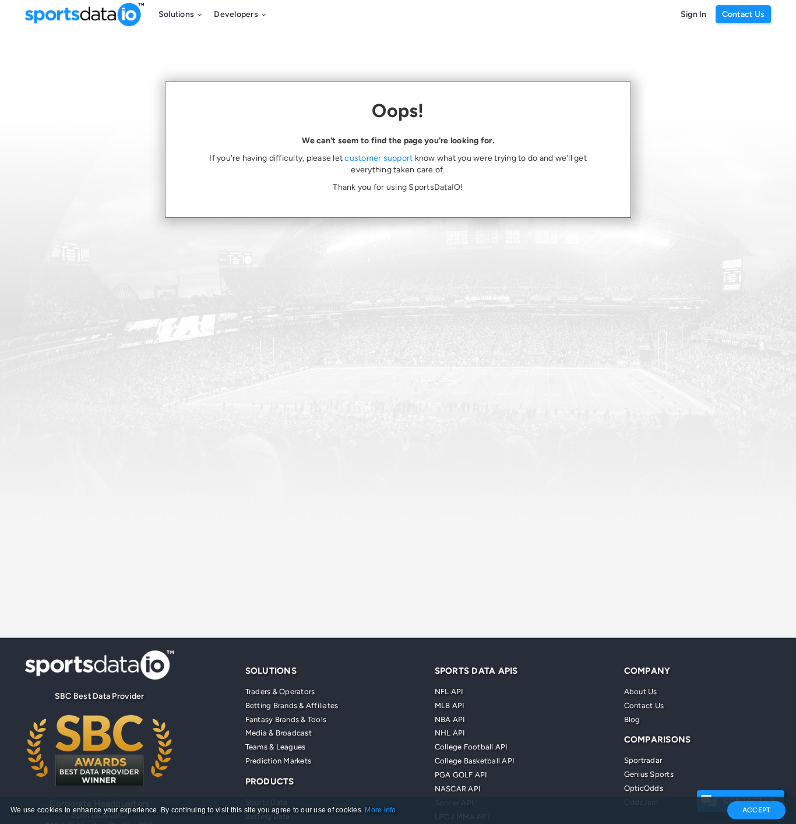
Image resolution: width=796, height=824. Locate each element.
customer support (378, 158)
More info (380, 810)
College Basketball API (475, 760)
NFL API (449, 691)
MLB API (450, 705)
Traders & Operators (280, 691)
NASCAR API (458, 788)
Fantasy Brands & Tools (286, 719)
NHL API (450, 732)
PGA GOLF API (461, 774)
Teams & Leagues (275, 746)
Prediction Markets (278, 760)
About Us (640, 691)
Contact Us (743, 14)
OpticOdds (643, 788)
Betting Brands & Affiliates (292, 705)
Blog (632, 719)
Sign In (694, 14)
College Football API (471, 746)
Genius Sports (649, 774)
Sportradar (643, 760)
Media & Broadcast (278, 732)
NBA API (450, 719)
